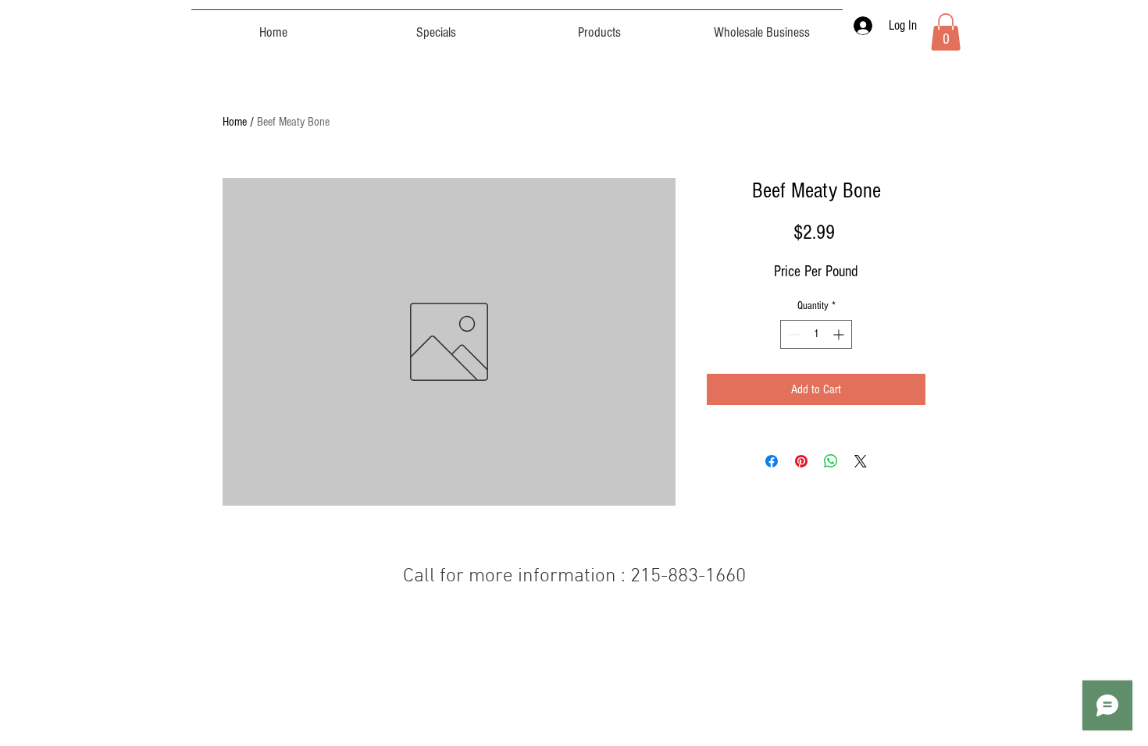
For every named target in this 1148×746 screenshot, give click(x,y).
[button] (945, 32)
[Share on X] (860, 461)
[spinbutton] (816, 334)
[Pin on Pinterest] (801, 461)
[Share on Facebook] (771, 461)
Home (235, 122)
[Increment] (840, 334)
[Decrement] (792, 334)
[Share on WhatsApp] (831, 461)
